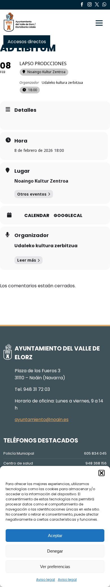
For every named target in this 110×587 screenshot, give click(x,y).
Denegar (55, 551)
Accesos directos (27, 41)
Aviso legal (45, 579)
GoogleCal (68, 215)
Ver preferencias (55, 566)
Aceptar (55, 535)
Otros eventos (32, 194)
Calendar (36, 215)
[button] (101, 473)
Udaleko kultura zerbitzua (46, 245)
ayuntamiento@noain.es (42, 419)
